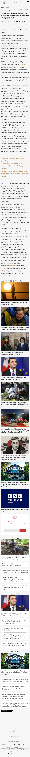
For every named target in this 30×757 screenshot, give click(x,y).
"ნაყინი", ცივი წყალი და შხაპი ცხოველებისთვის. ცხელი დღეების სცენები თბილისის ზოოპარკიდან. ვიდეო (15, 404)
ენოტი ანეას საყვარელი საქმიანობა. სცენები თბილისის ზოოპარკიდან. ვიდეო (13, 558)
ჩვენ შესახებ (15, 731)
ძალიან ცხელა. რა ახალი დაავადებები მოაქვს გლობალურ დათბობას (14, 303)
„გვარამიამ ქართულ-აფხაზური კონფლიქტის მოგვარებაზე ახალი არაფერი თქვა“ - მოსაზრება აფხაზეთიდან (14, 484)
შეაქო (23, 210)
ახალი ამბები (15, 594)
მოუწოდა (5, 268)
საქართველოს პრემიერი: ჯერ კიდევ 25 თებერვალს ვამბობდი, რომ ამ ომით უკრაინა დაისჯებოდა (13, 166)
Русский (3, 7)
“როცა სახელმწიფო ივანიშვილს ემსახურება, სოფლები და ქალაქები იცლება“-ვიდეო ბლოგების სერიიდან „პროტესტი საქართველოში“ (15, 430)
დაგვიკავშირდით (15, 736)
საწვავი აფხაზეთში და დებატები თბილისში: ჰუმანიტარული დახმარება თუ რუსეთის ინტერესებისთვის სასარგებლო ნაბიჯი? (14, 696)
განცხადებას (21, 239)
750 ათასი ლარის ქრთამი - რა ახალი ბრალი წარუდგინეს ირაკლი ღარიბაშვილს (13, 378)
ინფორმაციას (13, 266)
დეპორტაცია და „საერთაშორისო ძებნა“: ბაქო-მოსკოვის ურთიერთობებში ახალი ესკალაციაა (15, 571)
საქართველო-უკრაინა (7, 10)
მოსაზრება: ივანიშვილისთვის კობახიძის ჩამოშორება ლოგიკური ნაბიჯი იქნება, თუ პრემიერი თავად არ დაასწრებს (13, 637)
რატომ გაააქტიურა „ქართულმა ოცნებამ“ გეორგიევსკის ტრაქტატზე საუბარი (12, 353)
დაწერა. (22, 64)
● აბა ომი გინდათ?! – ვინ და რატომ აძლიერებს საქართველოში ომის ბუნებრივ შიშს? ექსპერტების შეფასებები (14, 173)
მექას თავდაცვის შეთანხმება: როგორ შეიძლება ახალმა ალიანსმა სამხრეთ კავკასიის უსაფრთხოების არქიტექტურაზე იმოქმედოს (15, 705)
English (7, 7)
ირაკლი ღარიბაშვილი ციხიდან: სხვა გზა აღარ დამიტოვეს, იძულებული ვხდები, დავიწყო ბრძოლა (15, 587)
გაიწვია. (16, 233)
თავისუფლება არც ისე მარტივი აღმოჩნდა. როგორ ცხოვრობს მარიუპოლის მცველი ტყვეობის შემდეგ (15, 328)
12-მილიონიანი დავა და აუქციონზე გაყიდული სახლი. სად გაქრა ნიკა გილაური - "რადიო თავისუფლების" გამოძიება (13, 457)
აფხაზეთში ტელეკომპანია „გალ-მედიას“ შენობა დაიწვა (14, 510)
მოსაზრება (15, 651)
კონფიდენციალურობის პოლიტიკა (15, 741)
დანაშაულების (5, 46)
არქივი (21, 9)
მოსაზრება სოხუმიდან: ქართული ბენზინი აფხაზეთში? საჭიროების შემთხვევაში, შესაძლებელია (13, 688)
